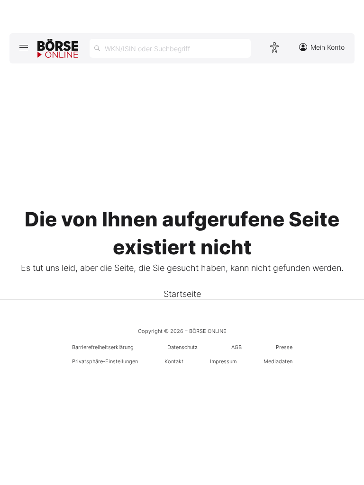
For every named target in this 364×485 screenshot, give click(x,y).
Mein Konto (327, 47)
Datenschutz (182, 347)
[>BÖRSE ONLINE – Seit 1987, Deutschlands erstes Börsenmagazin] (57, 48)
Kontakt (173, 361)
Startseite (182, 294)
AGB (236, 347)
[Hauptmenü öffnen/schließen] (23, 47)
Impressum (223, 361)
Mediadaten (278, 361)
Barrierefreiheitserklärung (103, 347)
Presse (284, 347)
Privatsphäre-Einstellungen (105, 361)
